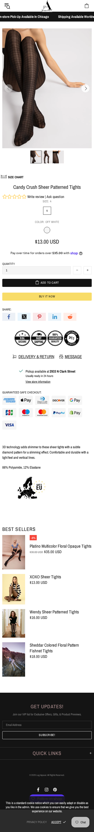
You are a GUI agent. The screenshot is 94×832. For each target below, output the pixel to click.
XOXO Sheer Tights (45, 577)
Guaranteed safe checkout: (22, 392)
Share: (6, 309)
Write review (35, 196)
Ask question (55, 196)
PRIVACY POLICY (37, 822)
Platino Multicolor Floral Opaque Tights (60, 546)
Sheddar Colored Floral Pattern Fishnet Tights (54, 648)
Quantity (8, 264)
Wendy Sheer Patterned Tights (54, 612)
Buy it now (47, 296)
